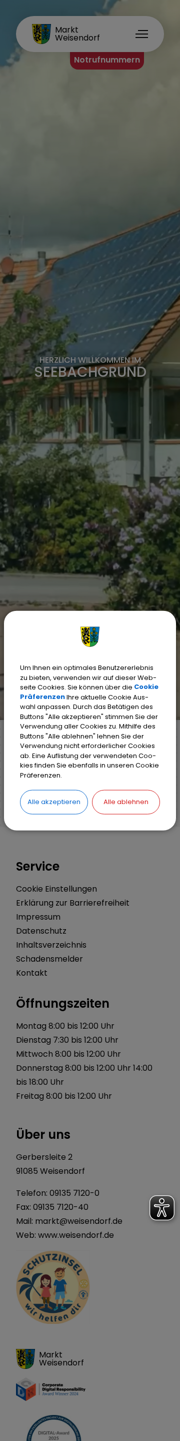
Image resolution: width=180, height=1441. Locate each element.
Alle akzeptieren (54, 802)
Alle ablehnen (126, 802)
